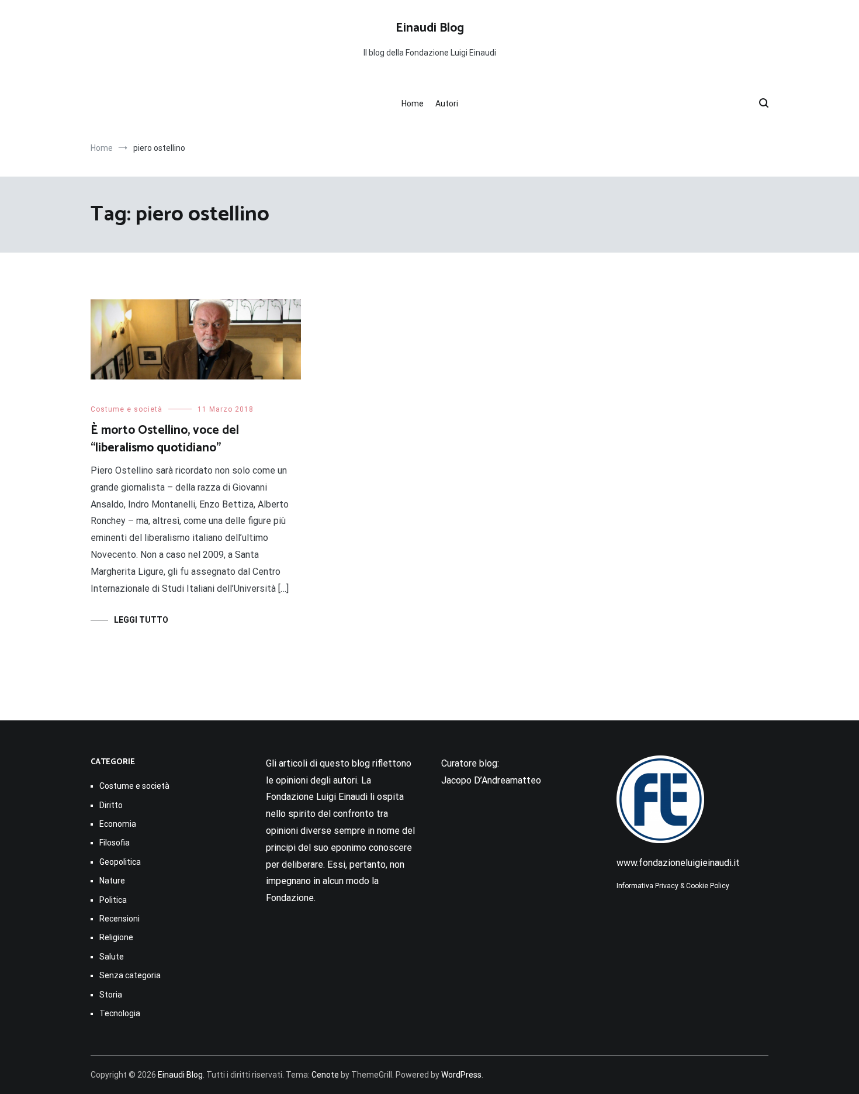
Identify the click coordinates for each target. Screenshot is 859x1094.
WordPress (461, 1074)
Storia (110, 994)
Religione (116, 937)
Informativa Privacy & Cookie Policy (672, 886)
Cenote (325, 1074)
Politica (113, 900)
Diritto (111, 805)
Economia (117, 824)
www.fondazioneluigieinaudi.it (678, 862)
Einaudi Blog (430, 28)
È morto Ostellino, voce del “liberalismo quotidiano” (165, 438)
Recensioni (119, 918)
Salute (111, 956)
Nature (112, 880)
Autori (446, 103)
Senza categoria (130, 975)
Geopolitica (120, 862)
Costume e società (126, 409)
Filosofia (114, 842)
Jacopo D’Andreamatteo (491, 780)
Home (412, 103)
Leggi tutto (141, 619)
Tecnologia (119, 1013)
